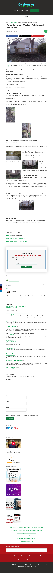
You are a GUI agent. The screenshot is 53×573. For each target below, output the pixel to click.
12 (46, 31)
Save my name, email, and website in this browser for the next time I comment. (22, 415)
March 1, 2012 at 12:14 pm (15, 292)
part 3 (40, 63)
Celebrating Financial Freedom (26, 5)
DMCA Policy (33, 566)
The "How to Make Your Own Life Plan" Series (26, 535)
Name (7, 395)
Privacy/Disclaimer (42, 564)
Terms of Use (27, 566)
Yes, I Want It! (26, 266)
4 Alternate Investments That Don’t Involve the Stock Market (18, 313)
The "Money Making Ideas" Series (26, 541)
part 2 (36, 63)
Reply (7, 288)
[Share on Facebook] (1, 285)
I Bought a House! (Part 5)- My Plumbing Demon (15, 306)
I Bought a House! (9, 353)
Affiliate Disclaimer (20, 566)
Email (7, 401)
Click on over (8, 235)
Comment (8, 379)
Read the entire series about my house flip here (15, 238)
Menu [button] (26, 16)
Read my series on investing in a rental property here (16, 241)
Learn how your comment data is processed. (31, 423)
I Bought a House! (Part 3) (11, 319)
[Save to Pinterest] (1, 289)
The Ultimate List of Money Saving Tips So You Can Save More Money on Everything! (26, 530)
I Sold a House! (9, 340)
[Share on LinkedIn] (1, 291)
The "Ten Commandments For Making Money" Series (26, 538)
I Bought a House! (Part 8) (11, 326)
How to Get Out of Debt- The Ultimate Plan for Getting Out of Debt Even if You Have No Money (26, 527)
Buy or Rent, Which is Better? (11, 367)
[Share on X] (1, 287)
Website (7, 407)
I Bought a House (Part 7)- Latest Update (14, 360)
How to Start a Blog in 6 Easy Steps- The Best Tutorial (26, 533)
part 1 (33, 63)
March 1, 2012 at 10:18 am (14, 281)
